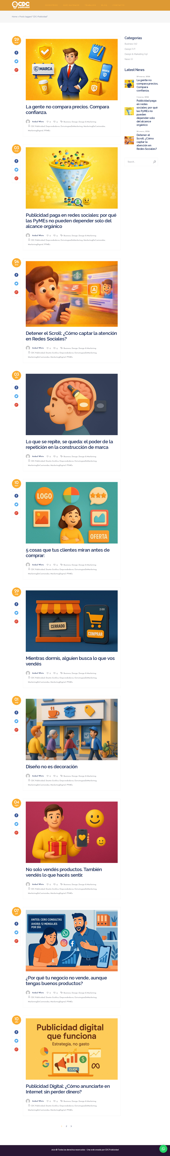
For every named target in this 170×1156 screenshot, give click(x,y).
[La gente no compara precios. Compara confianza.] (72, 69)
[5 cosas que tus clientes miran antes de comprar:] (72, 512)
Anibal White (38, 122)
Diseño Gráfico (52, 353)
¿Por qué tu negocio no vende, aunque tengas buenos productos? (66, 980)
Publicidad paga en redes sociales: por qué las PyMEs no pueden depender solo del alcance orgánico (71, 220)
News (127, 59)
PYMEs (47, 131)
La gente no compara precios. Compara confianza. (67, 109)
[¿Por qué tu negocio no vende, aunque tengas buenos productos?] (72, 940)
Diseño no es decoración (51, 766)
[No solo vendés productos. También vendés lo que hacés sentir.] (72, 832)
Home (14, 17)
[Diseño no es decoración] (72, 729)
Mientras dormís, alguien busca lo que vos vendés (70, 661)
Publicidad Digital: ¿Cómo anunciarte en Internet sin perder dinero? (68, 1088)
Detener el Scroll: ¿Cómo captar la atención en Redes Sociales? (71, 336)
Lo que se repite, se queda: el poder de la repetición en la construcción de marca (69, 444)
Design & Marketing (87, 122)
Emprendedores (53, 126)
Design (75, 122)
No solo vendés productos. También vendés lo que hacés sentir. (64, 872)
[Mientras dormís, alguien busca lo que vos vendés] (72, 621)
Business (67, 122)
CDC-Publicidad (38, 126)
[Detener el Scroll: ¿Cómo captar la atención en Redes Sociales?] (72, 294)
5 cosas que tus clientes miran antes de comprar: (68, 552)
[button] (163, 1149)
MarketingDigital (35, 131)
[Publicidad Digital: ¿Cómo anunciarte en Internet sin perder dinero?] (72, 1049)
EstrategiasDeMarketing (72, 126)
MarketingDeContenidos (94, 126)
